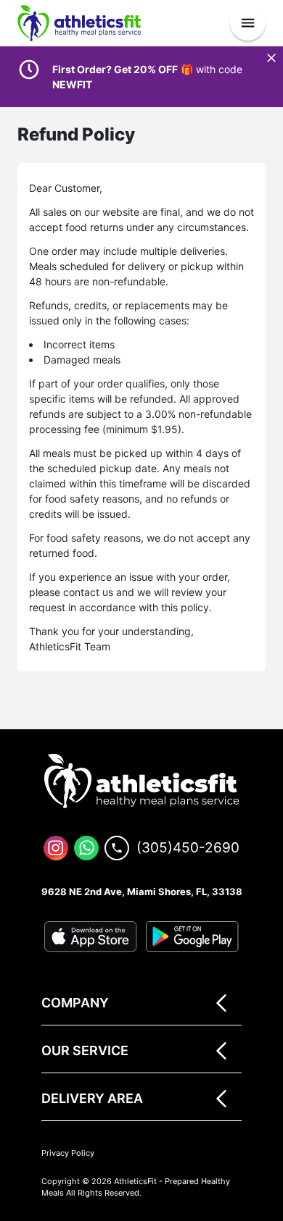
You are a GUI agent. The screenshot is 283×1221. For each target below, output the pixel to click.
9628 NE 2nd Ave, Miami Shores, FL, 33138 (141, 891)
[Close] (271, 58)
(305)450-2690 (187, 847)
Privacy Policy (67, 1153)
